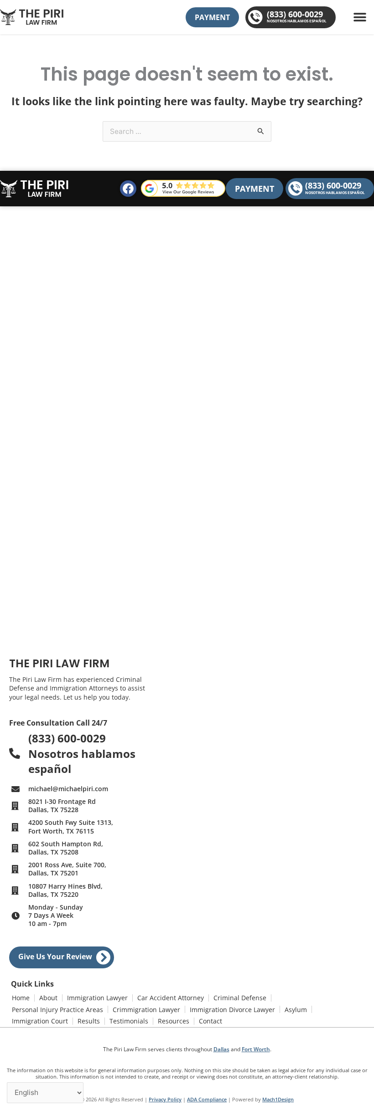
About (48, 997)
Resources (173, 1021)
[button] (359, 17)
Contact (210, 1021)
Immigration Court (40, 1021)
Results (89, 1021)
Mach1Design (278, 1099)
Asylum (296, 1009)
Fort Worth (256, 1049)
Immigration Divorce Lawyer (232, 1009)
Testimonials (128, 1021)
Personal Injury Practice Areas (57, 1009)
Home (21, 997)
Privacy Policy (165, 1099)
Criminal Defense (239, 997)
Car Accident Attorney (170, 997)
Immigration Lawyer (97, 997)
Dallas (221, 1049)
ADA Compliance (207, 1099)
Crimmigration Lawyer (146, 1009)
